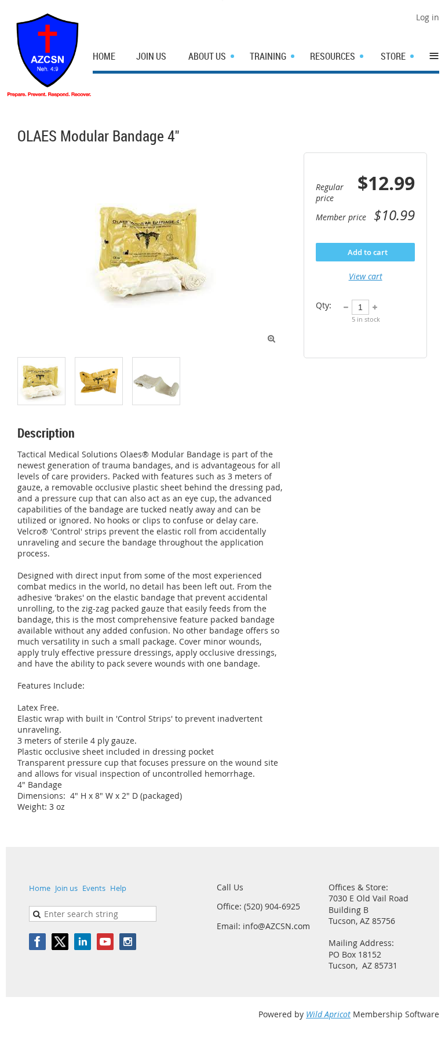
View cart (365, 276)
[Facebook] (37, 941)
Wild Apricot (328, 1014)
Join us (66, 888)
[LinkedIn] (82, 941)
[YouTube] (105, 941)
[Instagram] (127, 941)
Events (93, 888)
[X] (60, 941)
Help (118, 888)
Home (39, 888)
